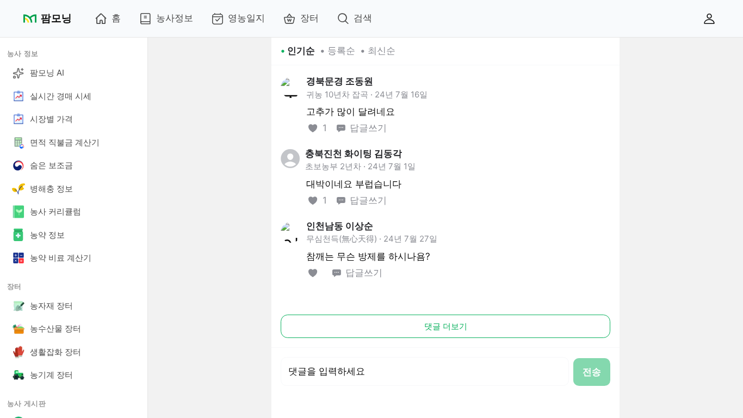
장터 (309, 18)
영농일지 (246, 18)
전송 (592, 371)
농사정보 (174, 18)
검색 (363, 18)
